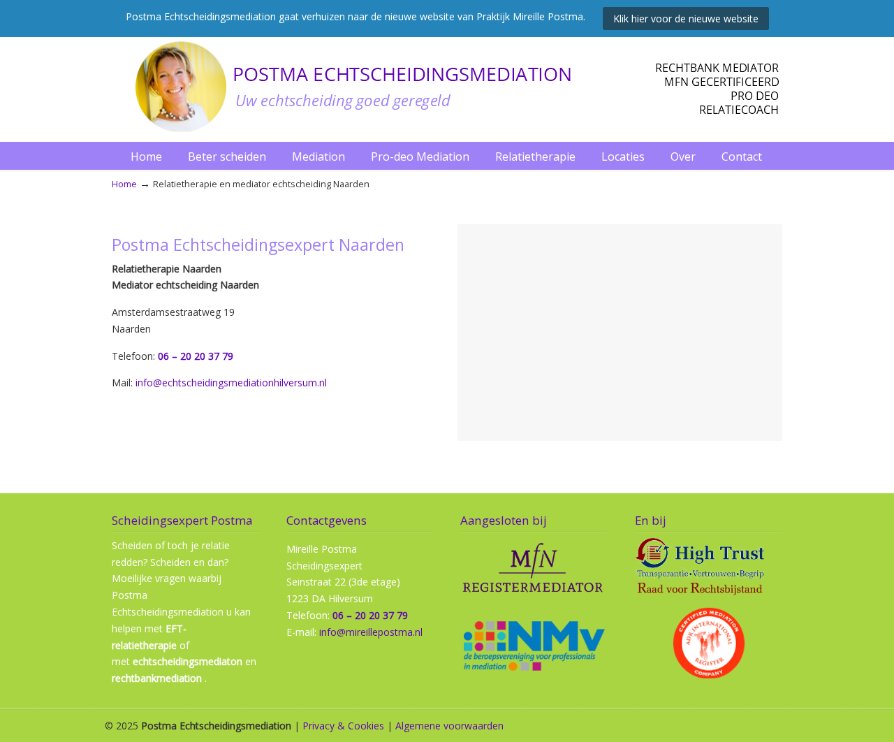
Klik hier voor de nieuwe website (686, 18)
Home (124, 184)
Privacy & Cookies (343, 725)
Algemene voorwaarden (449, 725)
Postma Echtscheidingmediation (447, 86)
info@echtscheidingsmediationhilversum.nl (231, 382)
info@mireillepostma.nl (371, 632)
